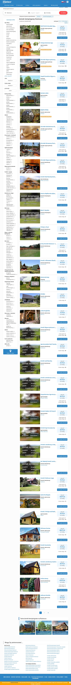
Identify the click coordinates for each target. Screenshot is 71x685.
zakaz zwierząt (10, 133)
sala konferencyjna (10, 287)
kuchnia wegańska (9, 182)
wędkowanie (10, 227)
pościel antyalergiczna (10, 278)
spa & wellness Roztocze (10, 667)
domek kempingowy (11, 31)
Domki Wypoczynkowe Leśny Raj (50, 327)
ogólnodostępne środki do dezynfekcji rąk (11, 323)
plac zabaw (9, 259)
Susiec (42, 46)
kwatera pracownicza (11, 40)
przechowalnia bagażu (9, 198)
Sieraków (43, 548)
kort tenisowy (10, 220)
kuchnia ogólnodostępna (11, 155)
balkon (8, 138)
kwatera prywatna (10, 41)
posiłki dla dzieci (11, 187)
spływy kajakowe (11, 223)
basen (8, 209)
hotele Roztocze (8, 658)
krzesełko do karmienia (9, 248)
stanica (8, 60)
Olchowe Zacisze (45, 528)
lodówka (9, 159)
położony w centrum (9, 310)
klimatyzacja (10, 140)
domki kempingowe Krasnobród (33, 665)
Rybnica (42, 314)
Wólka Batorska (44, 431)
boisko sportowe (11, 215)
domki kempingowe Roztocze (11, 651)
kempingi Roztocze (8, 659)
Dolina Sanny (44, 578)
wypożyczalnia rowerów (9, 229)
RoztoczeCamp (45, 277)
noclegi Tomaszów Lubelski (53, 662)
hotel (7, 36)
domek (7, 33)
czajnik (8, 149)
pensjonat (8, 52)
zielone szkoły (10, 297)
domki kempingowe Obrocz (53, 651)
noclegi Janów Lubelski (52, 668)
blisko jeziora (10, 301)
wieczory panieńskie (9, 295)
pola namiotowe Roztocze (31, 648)
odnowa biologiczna (11, 47)
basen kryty (9, 211)
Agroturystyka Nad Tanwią (48, 344)
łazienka (9, 142)
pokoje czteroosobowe (10, 99)
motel (7, 45)
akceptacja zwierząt (9, 117)
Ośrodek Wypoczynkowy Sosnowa (51, 160)
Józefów (42, 29)
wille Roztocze (29, 658)
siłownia (9, 239)
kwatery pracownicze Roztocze (11, 661)
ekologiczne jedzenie (9, 176)
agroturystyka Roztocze (9, 647)
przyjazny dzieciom (9, 265)
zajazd (7, 67)
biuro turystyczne (10, 28)
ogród (8, 164)
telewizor (9, 143)
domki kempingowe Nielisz (53, 650)
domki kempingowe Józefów (32, 670)
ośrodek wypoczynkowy (9, 49)
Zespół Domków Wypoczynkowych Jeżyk (52, 76)
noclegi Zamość (50, 659)
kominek (9, 152)
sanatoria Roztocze (30, 651)
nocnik (8, 254)
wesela (8, 289)
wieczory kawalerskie (9, 292)
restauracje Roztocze (30, 650)
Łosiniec (42, 414)
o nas (45, 677)
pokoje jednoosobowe (10, 105)
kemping (8, 38)
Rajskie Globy (44, 110)
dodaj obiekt (60, 677)
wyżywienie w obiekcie (9, 190)
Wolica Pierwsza (44, 582)
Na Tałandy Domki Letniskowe (49, 461)
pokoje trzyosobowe (10, 109)
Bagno (42, 247)
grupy (8, 345)
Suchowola (43, 599)
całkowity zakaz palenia (9, 120)
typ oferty (7, 22)
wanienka (9, 267)
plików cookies (14, 682)
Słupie (42, 448)
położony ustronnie (9, 307)
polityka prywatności (37, 677)
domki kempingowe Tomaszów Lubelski (56, 647)
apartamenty (10, 95)
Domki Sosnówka (46, 545)
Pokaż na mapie (10, 353)
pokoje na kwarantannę (10, 327)
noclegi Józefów (50, 663)
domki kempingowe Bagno (53, 653)
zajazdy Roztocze (29, 659)
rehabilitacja (10, 131)
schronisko (8, 59)
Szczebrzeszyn (44, 465)
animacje (9, 242)
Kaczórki (42, 163)
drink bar (9, 173)
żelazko (8, 145)
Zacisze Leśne (44, 93)
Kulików (42, 498)
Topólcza (43, 481)
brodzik (9, 244)
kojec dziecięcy (10, 246)
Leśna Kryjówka (45, 310)
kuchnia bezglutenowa (10, 179)
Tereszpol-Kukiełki (45, 532)
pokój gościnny (9, 53)
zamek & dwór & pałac (10, 70)
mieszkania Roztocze (9, 664)
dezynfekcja (10, 320)
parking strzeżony (9, 127)
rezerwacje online (10, 19)
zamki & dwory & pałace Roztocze (33, 661)
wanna (8, 169)
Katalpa (43, 294)
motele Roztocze (8, 666)
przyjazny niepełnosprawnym (11, 273)
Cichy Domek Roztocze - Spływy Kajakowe (53, 244)
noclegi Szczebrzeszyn (52, 665)
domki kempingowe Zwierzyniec (33, 666)
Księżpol (42, 214)
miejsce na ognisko (9, 161)
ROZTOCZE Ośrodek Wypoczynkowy (51, 26)
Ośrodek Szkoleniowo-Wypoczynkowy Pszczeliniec (55, 126)
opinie (66, 22)
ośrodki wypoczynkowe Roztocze (11, 669)
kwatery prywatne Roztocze (10, 663)
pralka (8, 168)
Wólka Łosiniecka (44, 180)
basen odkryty (10, 213)
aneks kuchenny (11, 136)
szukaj (64, 12)
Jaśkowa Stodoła (45, 595)
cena (6, 78)
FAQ (29, 677)
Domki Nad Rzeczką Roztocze (49, 177)
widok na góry (10, 331)
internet (9, 123)
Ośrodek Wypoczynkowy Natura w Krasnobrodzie (55, 59)
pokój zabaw (10, 261)
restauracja (9, 74)
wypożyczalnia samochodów (10, 205)
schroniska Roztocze (30, 653)
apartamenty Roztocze (9, 648)
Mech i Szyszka (45, 210)
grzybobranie (10, 216)
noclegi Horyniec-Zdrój (52, 667)
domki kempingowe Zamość (53, 645)
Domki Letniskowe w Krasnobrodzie (51, 377)
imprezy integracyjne (10, 284)
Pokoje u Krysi (45, 227)
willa (7, 66)
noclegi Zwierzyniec (51, 655)
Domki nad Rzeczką (46, 361)
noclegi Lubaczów (51, 670)
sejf (8, 202)
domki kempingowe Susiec (32, 668)
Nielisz (42, 197)
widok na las (10, 335)
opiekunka (9, 256)
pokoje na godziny (9, 195)
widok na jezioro (11, 333)
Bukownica (43, 96)
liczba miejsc (8, 83)
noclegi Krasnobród (51, 657)
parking (9, 124)
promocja (7, 88)
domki (8, 97)
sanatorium (9, 57)
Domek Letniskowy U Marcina (49, 444)
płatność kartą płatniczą (9, 341)
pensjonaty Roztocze (30, 645)
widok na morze (10, 336)
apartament (9, 26)
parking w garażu (11, 129)
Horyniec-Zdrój (44, 398)
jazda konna (10, 218)
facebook (7, 677)
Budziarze (43, 348)
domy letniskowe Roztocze (10, 650)
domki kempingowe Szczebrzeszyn (55, 648)
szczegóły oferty (62, 37)
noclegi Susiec (50, 660)
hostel (7, 35)
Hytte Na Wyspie (45, 495)
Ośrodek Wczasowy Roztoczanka (50, 143)
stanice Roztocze (29, 655)
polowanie (9, 221)
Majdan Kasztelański (45, 281)
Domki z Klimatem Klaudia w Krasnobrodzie (53, 260)
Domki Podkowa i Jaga (47, 478)
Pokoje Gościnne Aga (47, 43)
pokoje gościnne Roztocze (32, 647)
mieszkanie (9, 43)
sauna (8, 237)
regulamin (24, 677)
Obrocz (42, 364)
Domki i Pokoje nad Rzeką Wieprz (50, 511)
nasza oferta (52, 677)
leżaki (8, 157)
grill (8, 151)
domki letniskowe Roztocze (10, 653)
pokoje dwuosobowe (10, 102)
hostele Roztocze (8, 656)
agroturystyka (9, 24)
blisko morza (10, 304)
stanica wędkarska (10, 62)
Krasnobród (43, 63)
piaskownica (10, 257)
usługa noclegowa (10, 64)
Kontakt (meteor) (15, 677)
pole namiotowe (10, 55)
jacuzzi (8, 235)
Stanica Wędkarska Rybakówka (50, 193)
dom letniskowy (10, 29)
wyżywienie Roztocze (9, 655)
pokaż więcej (8, 76)
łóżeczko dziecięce (9, 251)
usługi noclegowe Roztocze (32, 656)
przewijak (9, 263)
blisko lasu (9, 303)
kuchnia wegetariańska (10, 185)
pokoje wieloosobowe (10, 112)
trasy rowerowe (10, 225)
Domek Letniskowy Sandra (48, 562)
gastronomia (9, 72)
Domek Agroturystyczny (48, 428)
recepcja (9, 201)
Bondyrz (42, 113)
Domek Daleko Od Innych (48, 411)
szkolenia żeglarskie (9, 315)
